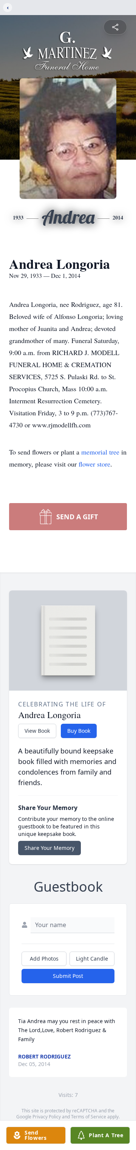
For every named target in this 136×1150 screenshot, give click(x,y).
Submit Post (68, 975)
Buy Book (78, 730)
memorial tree (100, 451)
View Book (37, 730)
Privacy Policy (46, 1116)
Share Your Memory (49, 847)
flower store (94, 463)
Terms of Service (88, 1116)
